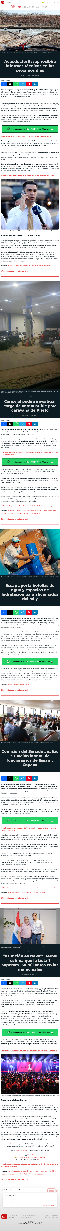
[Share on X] (10, 84)
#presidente (43, 1171)
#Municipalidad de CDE (50, 510)
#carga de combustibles (8, 513)
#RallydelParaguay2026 (21, 684)
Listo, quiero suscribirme (49, 1205)
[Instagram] (53, 1217)
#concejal (11, 510)
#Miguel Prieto (35, 513)
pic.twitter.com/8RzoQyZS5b (36, 1157)
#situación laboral (26, 892)
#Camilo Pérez (27, 1171)
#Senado (11, 892)
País (30, 580)
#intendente (4, 1174)
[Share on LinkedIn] (35, 84)
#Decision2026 (7, 1144)
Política (30, 56)
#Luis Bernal (39, 266)
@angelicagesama (23, 1150)
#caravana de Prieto (23, 513)
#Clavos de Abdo (13, 266)
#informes (38, 510)
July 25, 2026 (42, 1159)
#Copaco (42, 892)
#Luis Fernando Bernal (15, 1171)
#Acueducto (24, 266)
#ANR (26, 1174)
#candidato (52, 1171)
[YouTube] (57, 1217)
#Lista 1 (20, 1174)
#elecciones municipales (36, 1174)
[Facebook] (46, 1217)
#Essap (31, 266)
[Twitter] (49, 1217)
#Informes (47, 266)
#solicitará (30, 510)
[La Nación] (7, 2)
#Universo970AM (22, 1157)
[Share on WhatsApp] (16, 84)
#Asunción (13, 1174)
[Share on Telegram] (22, 84)
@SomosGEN (31, 1155)
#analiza (17, 892)
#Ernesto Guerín (21, 510)
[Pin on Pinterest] (29, 84)
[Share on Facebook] (4, 84)
